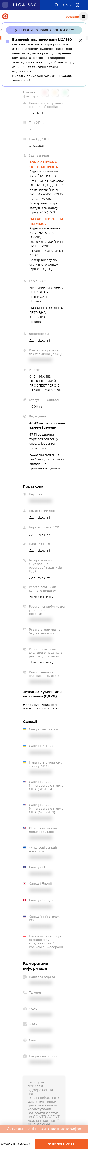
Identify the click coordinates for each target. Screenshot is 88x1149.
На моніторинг (63, 1143)
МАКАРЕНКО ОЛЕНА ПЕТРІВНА (46, 221)
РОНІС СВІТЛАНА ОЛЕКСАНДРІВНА (43, 164)
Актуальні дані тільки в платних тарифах (44, 1129)
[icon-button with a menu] (83, 16)
